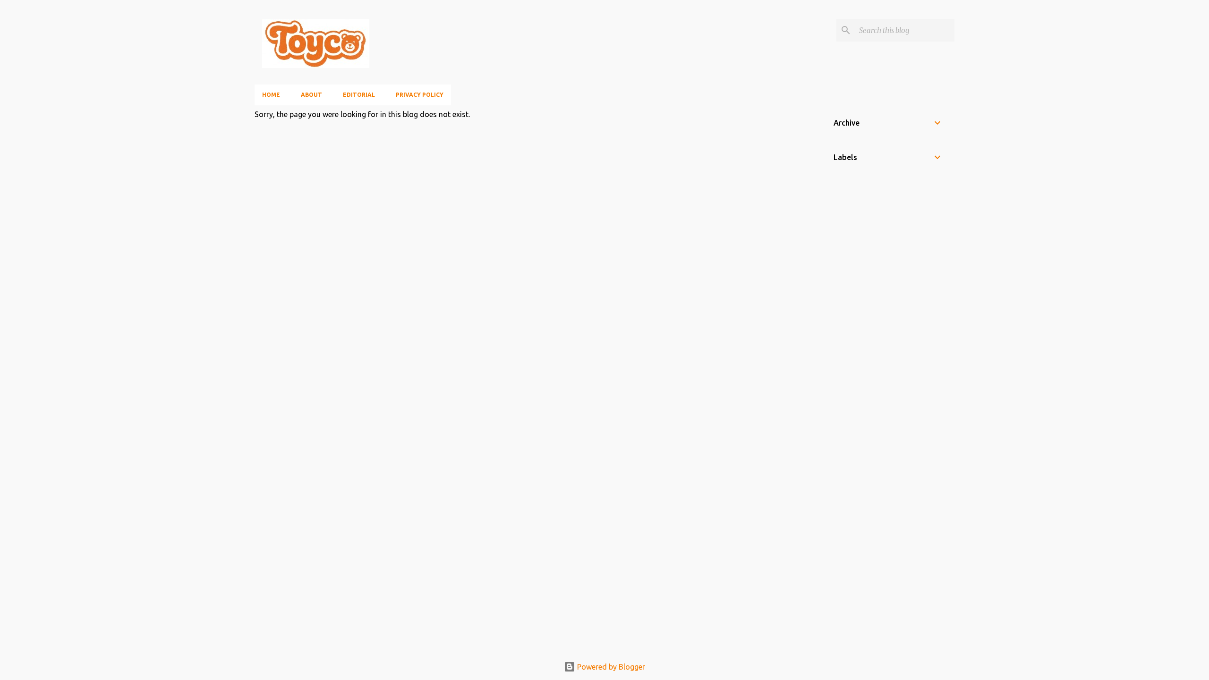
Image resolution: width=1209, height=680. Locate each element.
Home (271, 95)
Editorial (359, 95)
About (311, 95)
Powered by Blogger (610, 667)
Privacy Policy (419, 95)
